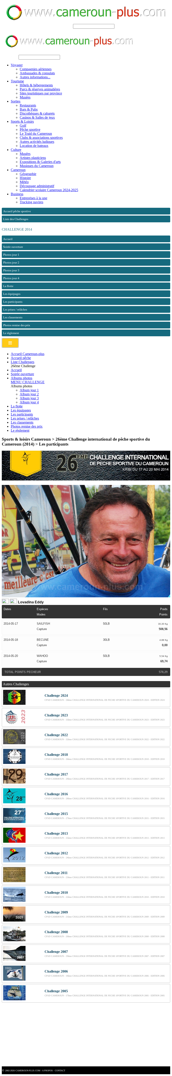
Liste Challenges (22, 362)
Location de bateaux (34, 146)
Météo (24, 182)
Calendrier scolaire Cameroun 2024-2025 (49, 190)
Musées (25, 97)
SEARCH (65, 26)
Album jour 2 (29, 394)
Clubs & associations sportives (41, 137)
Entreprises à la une (33, 198)
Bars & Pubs (29, 109)
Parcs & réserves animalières (40, 89)
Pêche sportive (30, 129)
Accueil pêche (21, 358)
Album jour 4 (29, 402)
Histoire (25, 178)
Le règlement (20, 430)
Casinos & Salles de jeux (37, 117)
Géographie (28, 174)
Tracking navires (31, 202)
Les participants (22, 414)
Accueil (16, 370)
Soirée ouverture (22, 374)
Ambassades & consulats (37, 73)
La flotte (17, 406)
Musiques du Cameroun (37, 166)
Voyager (17, 65)
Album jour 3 (29, 398)
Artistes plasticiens (33, 158)
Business (17, 194)
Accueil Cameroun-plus (27, 354)
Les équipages (21, 410)
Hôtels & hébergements (36, 85)
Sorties (15, 101)
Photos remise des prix (27, 426)
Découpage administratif (37, 186)
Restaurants (28, 105)
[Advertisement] (86, 1035)
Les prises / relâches (25, 418)
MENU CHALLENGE (28, 382)
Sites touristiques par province (41, 93)
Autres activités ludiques (37, 142)
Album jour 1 (29, 390)
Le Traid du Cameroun (36, 133)
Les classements (22, 422)
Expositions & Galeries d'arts (40, 162)
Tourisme (17, 81)
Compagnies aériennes (36, 69)
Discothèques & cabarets (37, 113)
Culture (16, 150)
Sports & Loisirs (22, 121)
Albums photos (21, 378)
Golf (23, 125)
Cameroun (18, 170)
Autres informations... (35, 77)
